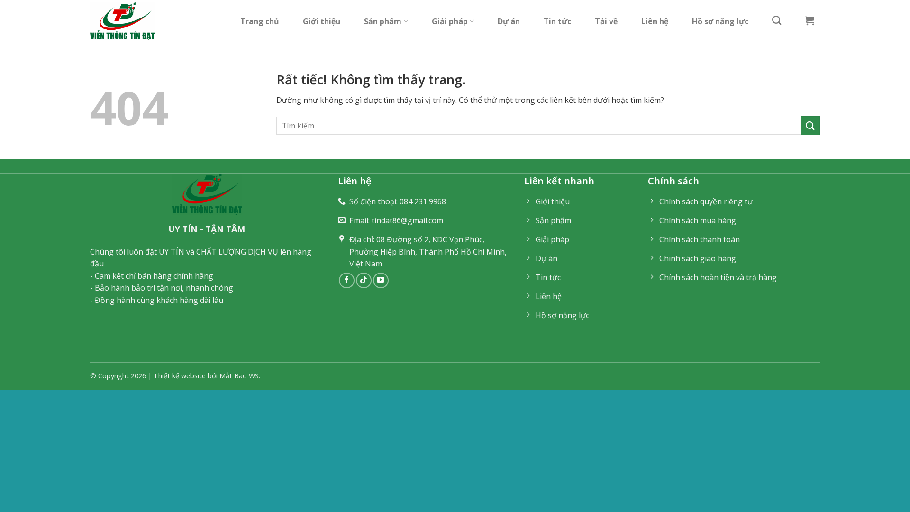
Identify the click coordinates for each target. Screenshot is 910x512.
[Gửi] (810, 125)
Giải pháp (450, 21)
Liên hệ (654, 21)
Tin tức (557, 21)
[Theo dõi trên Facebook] (347, 280)
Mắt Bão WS (239, 375)
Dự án (509, 21)
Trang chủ (259, 21)
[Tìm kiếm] (776, 20)
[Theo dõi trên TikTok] (364, 280)
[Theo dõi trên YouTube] (381, 280)
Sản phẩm (382, 21)
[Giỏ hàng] (809, 20)
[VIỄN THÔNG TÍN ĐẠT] (125, 21)
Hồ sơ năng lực (720, 21)
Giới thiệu (321, 21)
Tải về (606, 21)
